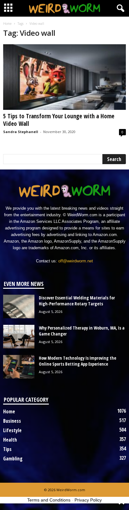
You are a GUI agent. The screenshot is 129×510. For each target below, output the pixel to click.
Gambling (13, 458)
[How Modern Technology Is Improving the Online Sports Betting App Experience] (18, 366)
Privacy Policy (88, 499)
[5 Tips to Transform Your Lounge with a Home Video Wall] (64, 77)
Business (12, 420)
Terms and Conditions (48, 499)
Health (10, 439)
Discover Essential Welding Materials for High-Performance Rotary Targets (77, 301)
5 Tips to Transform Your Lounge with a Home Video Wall (58, 120)
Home (7, 23)
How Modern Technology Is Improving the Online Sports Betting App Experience (77, 361)
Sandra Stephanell (20, 131)
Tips (7, 449)
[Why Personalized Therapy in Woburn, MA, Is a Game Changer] (18, 336)
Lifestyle (12, 430)
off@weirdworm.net (75, 261)
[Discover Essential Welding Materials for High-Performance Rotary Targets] (18, 306)
